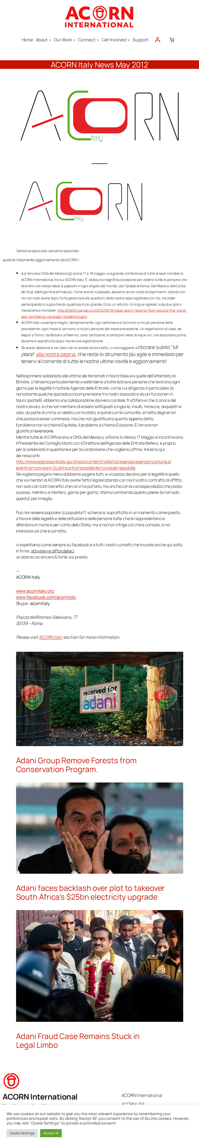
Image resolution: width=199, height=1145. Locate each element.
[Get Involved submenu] (128, 39)
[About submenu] (50, 39)
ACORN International (40, 1096)
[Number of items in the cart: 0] (171, 39)
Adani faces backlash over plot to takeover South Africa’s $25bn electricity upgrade (90, 892)
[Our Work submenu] (74, 39)
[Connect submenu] (98, 39)
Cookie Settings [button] (22, 1133)
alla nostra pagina (55, 354)
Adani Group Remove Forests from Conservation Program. (76, 764)
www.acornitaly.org (35, 591)
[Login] (157, 40)
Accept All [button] (51, 1133)
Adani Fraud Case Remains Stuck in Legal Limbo (78, 1040)
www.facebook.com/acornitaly (46, 597)
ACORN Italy (50, 637)
